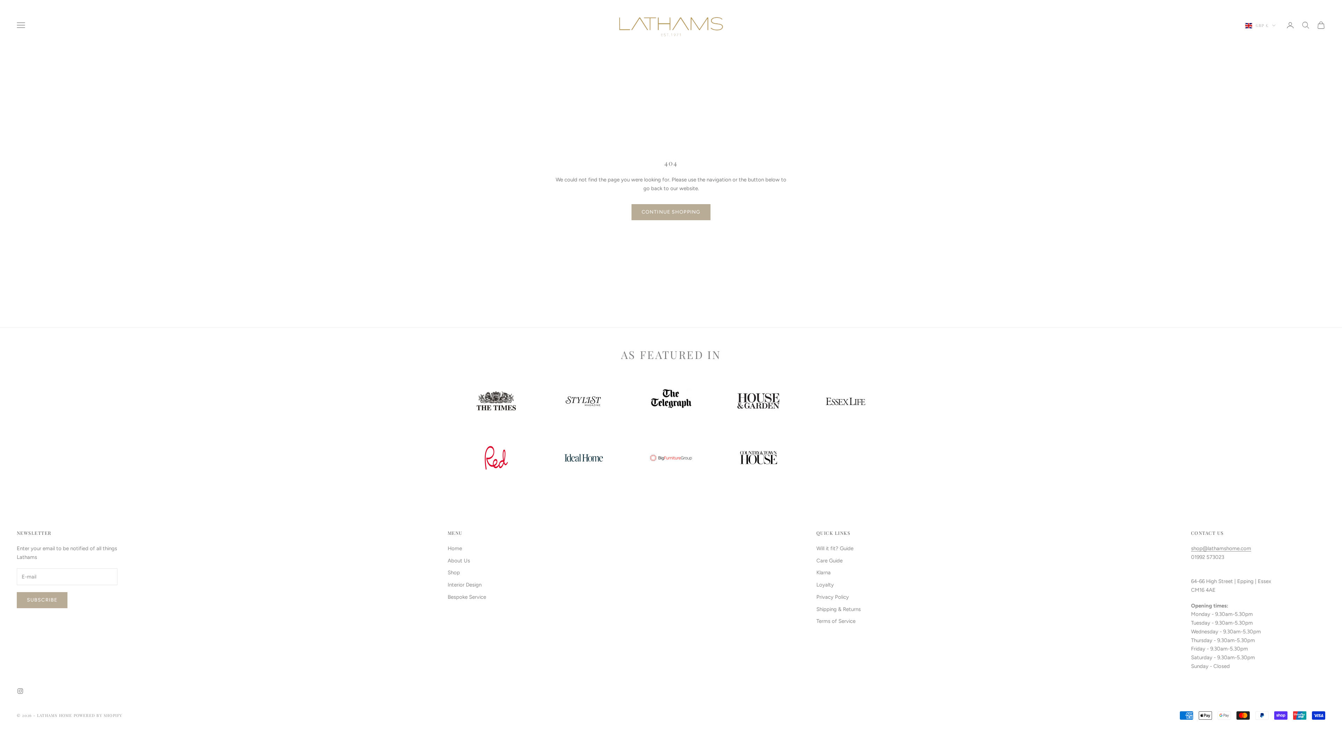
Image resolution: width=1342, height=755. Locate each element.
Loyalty (825, 585)
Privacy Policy (832, 597)
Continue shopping (671, 212)
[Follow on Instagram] (20, 691)
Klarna (823, 572)
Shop (454, 572)
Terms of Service (836, 621)
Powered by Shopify (98, 715)
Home (455, 548)
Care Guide (829, 561)
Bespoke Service (467, 597)
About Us (459, 561)
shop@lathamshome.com (1221, 548)
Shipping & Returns (838, 609)
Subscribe (42, 600)
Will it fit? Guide (834, 548)
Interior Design (465, 585)
